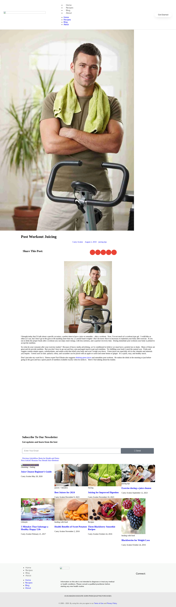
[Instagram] (157, 580)
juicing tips (102, 242)
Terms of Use (98, 603)
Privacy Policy (112, 603)
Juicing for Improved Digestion (103, 492)
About (69, 13)
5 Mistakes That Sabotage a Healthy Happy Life (34, 528)
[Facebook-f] (140, 580)
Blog (68, 10)
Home (69, 5)
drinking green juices (83, 358)
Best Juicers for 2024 (64, 492)
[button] (92, 252)
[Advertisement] (88, 413)
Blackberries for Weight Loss (136, 540)
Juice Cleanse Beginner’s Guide (36, 471)
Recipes (69, 7)
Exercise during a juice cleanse (136, 488)
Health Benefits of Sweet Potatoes (70, 526)
